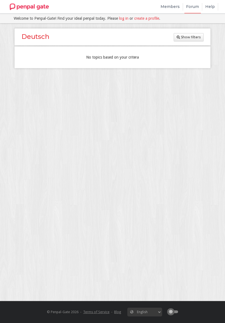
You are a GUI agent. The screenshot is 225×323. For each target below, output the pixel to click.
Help (210, 6)
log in (123, 18)
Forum (192, 6)
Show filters (190, 37)
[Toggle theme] (174, 311)
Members (170, 6)
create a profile (146, 18)
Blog (117, 312)
